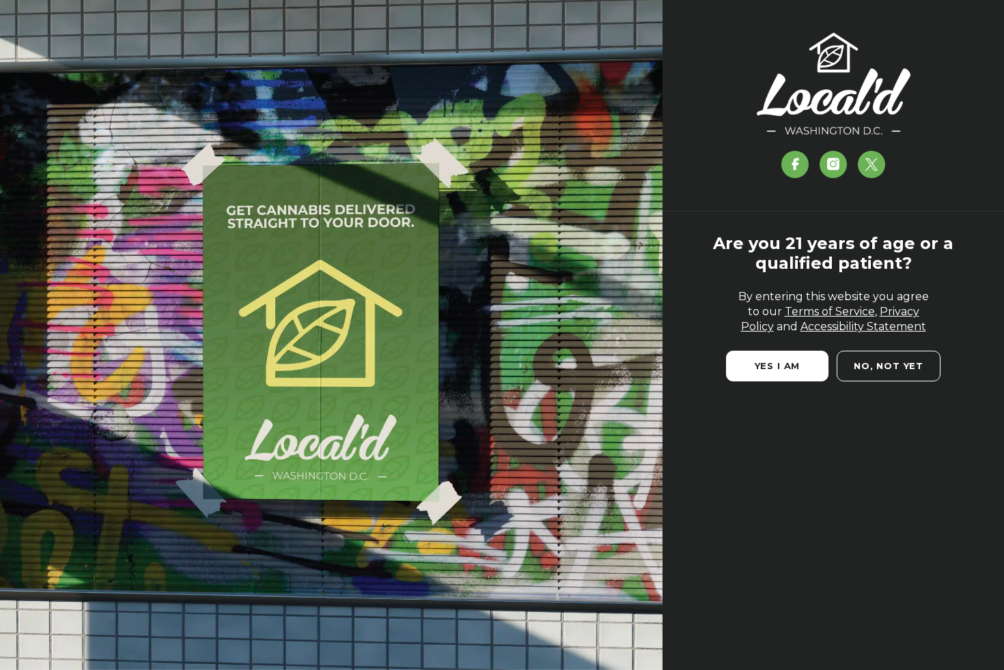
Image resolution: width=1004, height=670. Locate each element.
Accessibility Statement (863, 326)
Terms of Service (830, 311)
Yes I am (777, 365)
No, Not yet (888, 365)
